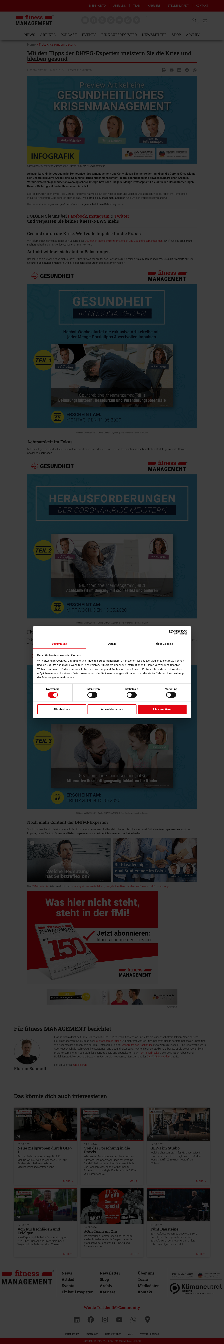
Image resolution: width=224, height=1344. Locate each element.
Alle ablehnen (61, 709)
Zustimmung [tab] (59, 643)
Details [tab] (112, 643)
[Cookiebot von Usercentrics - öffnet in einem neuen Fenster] (171, 632)
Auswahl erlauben (112, 709)
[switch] (92, 695)
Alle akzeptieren (162, 709)
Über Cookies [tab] (164, 643)
